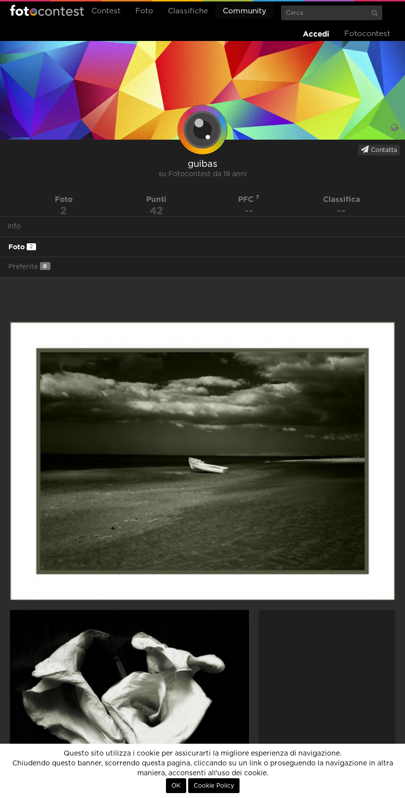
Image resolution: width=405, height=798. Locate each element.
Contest (106, 11)
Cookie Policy (214, 786)
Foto (144, 11)
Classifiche (188, 11)
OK (176, 786)
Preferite (27, 266)
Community (244, 11)
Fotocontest (47, 10)
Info (14, 226)
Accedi (316, 34)
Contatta (383, 150)
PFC (247, 199)
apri (202, 461)
